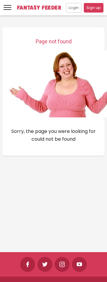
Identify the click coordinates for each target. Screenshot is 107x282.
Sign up (93, 7)
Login (74, 7)
